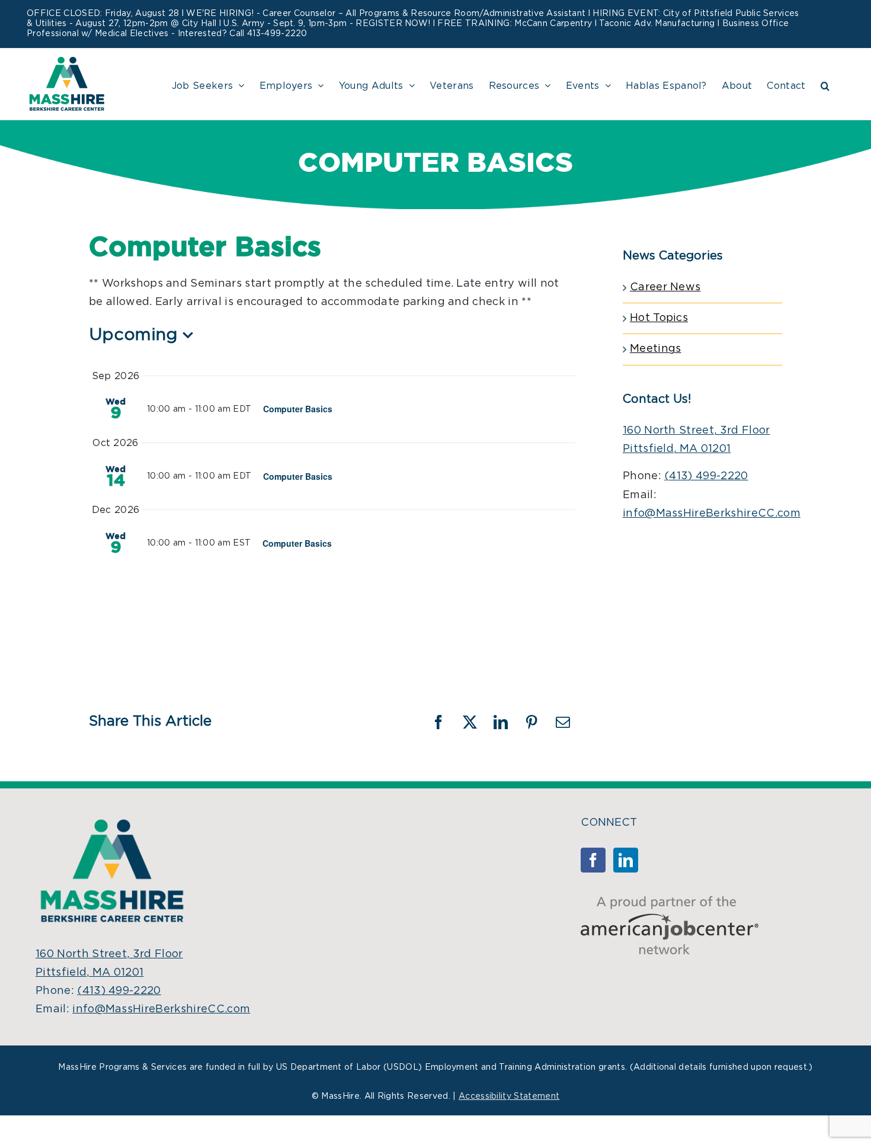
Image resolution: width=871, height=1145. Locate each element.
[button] (825, 84)
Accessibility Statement (509, 1096)
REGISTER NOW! (393, 24)
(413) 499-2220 (706, 476)
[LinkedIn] (625, 860)
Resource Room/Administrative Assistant (498, 13)
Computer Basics (297, 409)
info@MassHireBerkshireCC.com (711, 513)
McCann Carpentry (553, 24)
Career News (665, 287)
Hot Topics (659, 318)
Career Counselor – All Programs (330, 13)
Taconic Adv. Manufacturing (657, 24)
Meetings (655, 349)
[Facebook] (593, 860)
